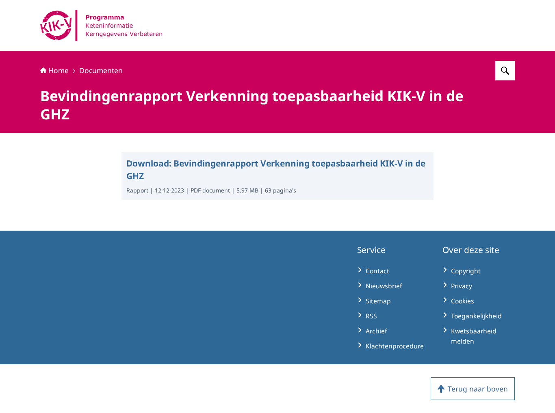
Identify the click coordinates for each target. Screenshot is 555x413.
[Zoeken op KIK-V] (505, 70)
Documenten (101, 70)
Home (58, 70)
